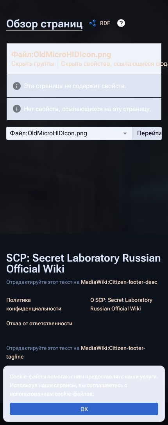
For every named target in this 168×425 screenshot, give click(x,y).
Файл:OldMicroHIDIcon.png (61, 54)
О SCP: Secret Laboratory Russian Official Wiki (121, 304)
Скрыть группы (32, 63)
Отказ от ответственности (39, 323)
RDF (105, 23)
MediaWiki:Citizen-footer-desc (119, 282)
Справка (121, 23)
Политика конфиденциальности (33, 304)
